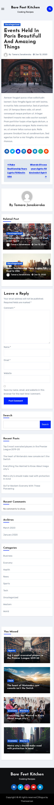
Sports (6, 583)
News (6, 576)
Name (7, 347)
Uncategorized (12, 24)
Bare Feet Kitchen (25, 7)
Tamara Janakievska (21, 54)
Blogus (41, 797)
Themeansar (27, 801)
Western (7, 604)
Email (7, 360)
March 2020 (9, 528)
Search (7, 415)
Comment (9, 308)
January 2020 (10, 535)
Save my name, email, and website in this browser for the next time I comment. (24, 392)
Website (8, 373)
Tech (5, 590)
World (6, 611)
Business (7, 556)
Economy (7, 563)
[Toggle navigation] (2, 9)
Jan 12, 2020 (40, 244)
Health (6, 569)
